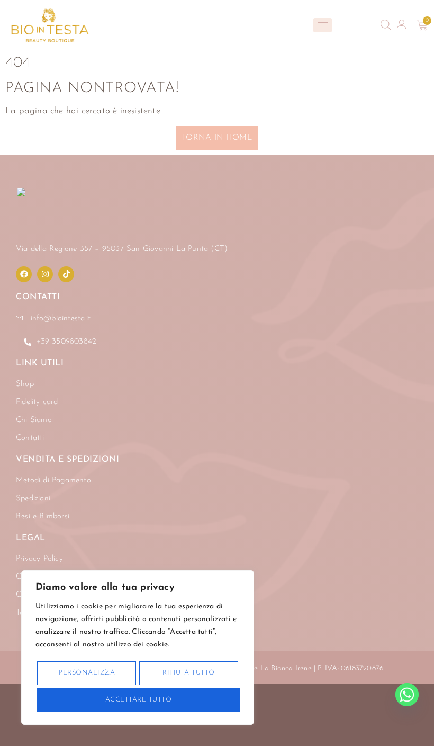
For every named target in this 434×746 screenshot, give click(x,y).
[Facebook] (24, 274)
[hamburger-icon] (322, 25)
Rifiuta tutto (188, 672)
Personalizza (87, 672)
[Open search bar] (386, 25)
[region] (137, 647)
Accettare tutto (138, 699)
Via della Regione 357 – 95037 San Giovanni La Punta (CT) (122, 249)
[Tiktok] (66, 274)
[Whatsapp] (407, 694)
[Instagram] (45, 274)
